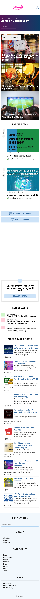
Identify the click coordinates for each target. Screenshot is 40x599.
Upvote (4, 130)
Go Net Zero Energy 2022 (19, 156)
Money (5, 566)
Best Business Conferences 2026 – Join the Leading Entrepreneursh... (26, 463)
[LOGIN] (37, 7)
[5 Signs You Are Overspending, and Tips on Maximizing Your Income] (20, 48)
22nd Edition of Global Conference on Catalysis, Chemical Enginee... (23, 445)
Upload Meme (22, 220)
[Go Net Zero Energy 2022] (23, 140)
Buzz (5, 555)
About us (6, 538)
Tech (5, 571)
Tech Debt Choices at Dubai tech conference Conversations (21, 322)
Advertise (6, 542)
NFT (4, 568)
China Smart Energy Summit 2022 (22, 195)
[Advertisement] (20, 252)
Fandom (6, 562)
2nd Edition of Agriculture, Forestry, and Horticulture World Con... (26, 379)
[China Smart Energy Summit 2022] (23, 179)
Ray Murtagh (11, 314)
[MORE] (9, 163)
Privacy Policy (8, 588)
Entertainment (8, 557)
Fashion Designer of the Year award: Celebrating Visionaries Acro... (25, 412)
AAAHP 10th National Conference (21, 316)
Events (20, 153)
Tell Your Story (20, 296)
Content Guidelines (10, 585)
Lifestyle (6, 564)
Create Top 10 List (22, 214)
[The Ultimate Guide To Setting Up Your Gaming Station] (20, 105)
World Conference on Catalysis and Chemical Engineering (22, 330)
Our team (6, 540)
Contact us (7, 583)
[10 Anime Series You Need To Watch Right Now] (20, 77)
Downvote (3, 136)
